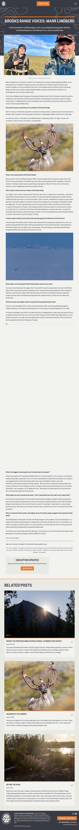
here (45, 544)
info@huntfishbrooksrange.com (70, 824)
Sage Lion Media (27, 826)
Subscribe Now (27, 568)
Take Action (43, 4)
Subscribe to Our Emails (67, 818)
